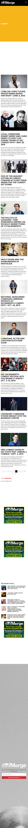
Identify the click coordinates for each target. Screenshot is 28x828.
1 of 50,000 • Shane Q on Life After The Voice (15, 593)
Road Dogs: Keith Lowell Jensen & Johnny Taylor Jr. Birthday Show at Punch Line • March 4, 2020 (16, 616)
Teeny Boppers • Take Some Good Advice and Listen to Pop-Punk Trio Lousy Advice (16, 587)
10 (24, 471)
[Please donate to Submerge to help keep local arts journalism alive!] (14, 515)
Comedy (3, 89)
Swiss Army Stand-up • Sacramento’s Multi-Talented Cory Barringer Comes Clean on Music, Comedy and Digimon (16, 601)
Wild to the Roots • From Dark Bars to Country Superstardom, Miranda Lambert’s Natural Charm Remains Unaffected (16, 609)
